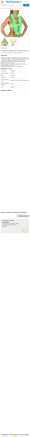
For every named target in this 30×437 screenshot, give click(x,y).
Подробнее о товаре (6, 68)
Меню (2, 2)
